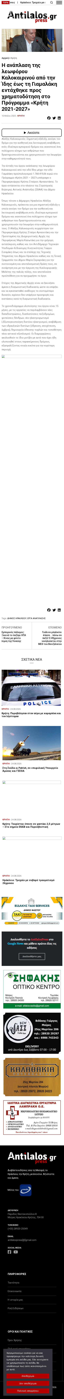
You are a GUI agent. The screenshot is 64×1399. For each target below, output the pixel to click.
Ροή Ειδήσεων (15, 1308)
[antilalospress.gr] (32, 17)
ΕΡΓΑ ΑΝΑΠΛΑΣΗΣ (36, 618)
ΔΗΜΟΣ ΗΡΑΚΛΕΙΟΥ (16, 618)
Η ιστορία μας (15, 1299)
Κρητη (20, 116)
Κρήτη (14, 58)
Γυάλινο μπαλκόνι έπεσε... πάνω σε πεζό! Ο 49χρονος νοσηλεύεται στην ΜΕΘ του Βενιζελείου (50, 638)
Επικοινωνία (14, 1291)
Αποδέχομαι (28, 1376)
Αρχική (5, 58)
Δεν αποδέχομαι (28, 1383)
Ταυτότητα (13, 1282)
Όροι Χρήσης (15, 1340)
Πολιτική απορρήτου (28, 1390)
